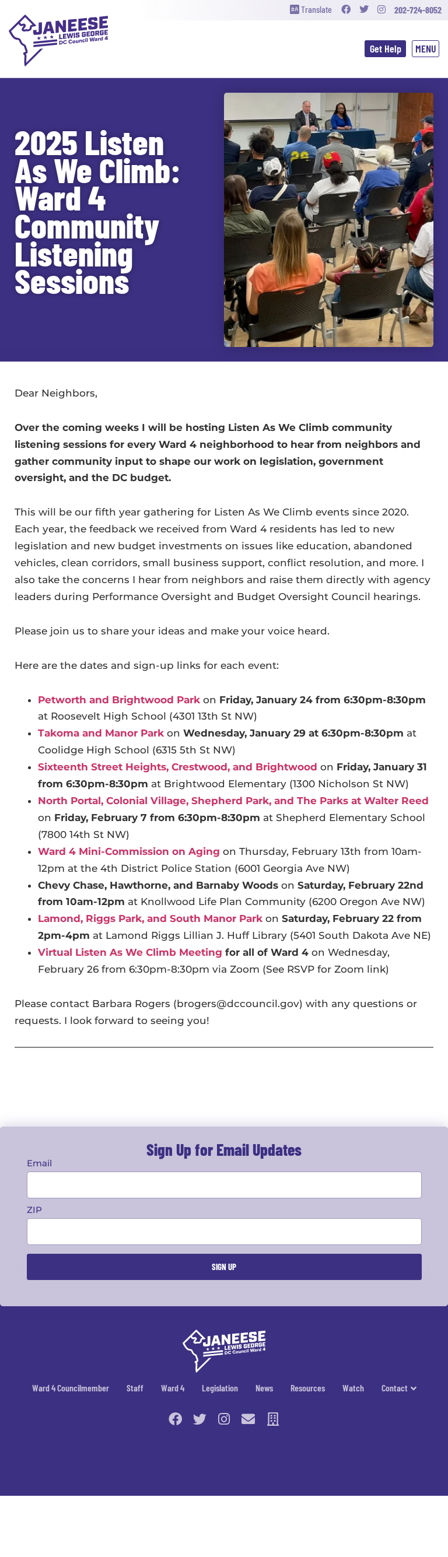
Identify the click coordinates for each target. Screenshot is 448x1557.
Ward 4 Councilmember (70, 1387)
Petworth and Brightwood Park (119, 700)
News (264, 1387)
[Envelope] (248, 1419)
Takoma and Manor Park (101, 733)
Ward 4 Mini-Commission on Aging (129, 851)
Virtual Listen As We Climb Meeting (130, 952)
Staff (135, 1387)
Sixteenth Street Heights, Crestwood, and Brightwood (177, 767)
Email (39, 1163)
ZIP (34, 1209)
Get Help (385, 48)
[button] (425, 49)
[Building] (273, 1419)
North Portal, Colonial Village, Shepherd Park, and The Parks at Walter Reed (233, 800)
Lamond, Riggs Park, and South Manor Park (150, 918)
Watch (353, 1387)
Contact (395, 1387)
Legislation (220, 1387)
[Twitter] (364, 9)
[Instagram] (381, 9)
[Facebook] (346, 9)
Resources (307, 1387)
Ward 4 (172, 1387)
